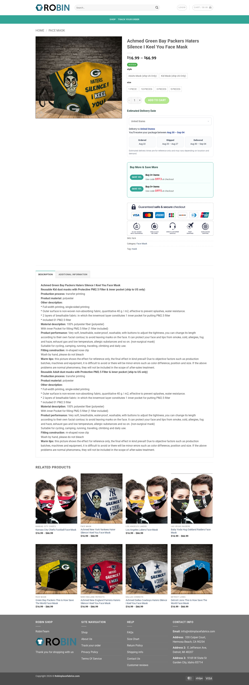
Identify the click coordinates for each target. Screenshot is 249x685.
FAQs (130, 632)
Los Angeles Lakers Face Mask (142, 529)
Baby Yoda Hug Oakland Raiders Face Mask (191, 531)
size (129, 82)
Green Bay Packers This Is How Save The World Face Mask (55, 602)
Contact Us (133, 658)
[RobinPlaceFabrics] (52, 7)
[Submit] (157, 7)
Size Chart (133, 639)
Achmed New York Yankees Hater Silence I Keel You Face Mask (98, 531)
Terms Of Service (91, 658)
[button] (182, 7)
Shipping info (135, 652)
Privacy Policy (89, 652)
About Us (86, 639)
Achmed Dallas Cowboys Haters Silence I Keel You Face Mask (146, 602)
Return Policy (135, 645)
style (129, 69)
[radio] (142, 75)
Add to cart (157, 100)
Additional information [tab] (73, 274)
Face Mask (57, 30)
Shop (113, 19)
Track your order (128, 19)
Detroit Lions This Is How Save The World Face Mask (189, 602)
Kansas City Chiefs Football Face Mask (56, 529)
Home (40, 30)
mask (134, 249)
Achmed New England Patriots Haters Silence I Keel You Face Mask (100, 602)
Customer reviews (137, 665)
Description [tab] (45, 274)
